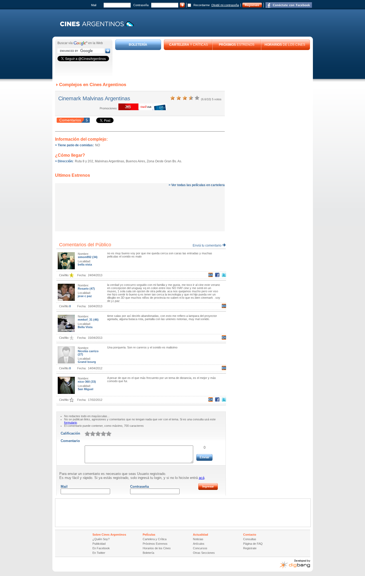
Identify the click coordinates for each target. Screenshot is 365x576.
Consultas (249, 539)
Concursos (200, 548)
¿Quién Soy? (101, 539)
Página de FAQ (253, 543)
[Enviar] (204, 457)
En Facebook (101, 548)
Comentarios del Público (85, 244)
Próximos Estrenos (155, 543)
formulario (70, 422)
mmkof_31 (85, 319)
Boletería (148, 552)
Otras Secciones (204, 552)
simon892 (85, 257)
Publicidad (99, 543)
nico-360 (84, 381)
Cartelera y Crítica (154, 539)
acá (201, 478)
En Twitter (98, 552)
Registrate (252, 5)
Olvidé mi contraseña (225, 5)
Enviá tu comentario (207, 245)
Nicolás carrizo (88, 351)
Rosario (84, 288)
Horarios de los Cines (157, 548)
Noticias (198, 539)
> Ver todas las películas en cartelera (197, 185)
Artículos (198, 543)
